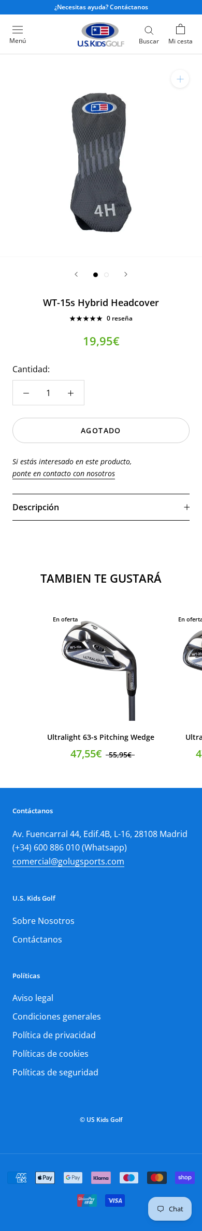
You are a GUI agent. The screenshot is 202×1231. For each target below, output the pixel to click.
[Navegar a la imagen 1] (95, 274)
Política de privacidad (54, 1035)
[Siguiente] (125, 274)
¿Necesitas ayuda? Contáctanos (101, 7)
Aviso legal (32, 998)
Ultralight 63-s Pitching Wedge (100, 737)
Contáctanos (37, 939)
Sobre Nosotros (43, 920)
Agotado (101, 430)
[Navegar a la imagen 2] (106, 274)
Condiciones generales (56, 1016)
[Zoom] (180, 79)
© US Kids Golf (101, 1119)
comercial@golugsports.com (68, 861)
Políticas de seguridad (55, 1072)
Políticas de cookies (50, 1053)
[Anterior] (76, 274)
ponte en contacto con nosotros (63, 473)
